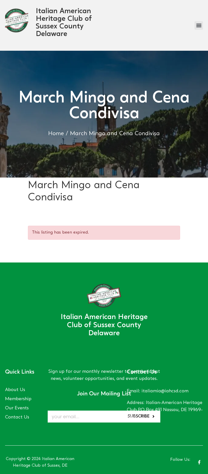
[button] (199, 25)
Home (56, 133)
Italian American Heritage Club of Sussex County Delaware (104, 325)
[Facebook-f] (199, 462)
